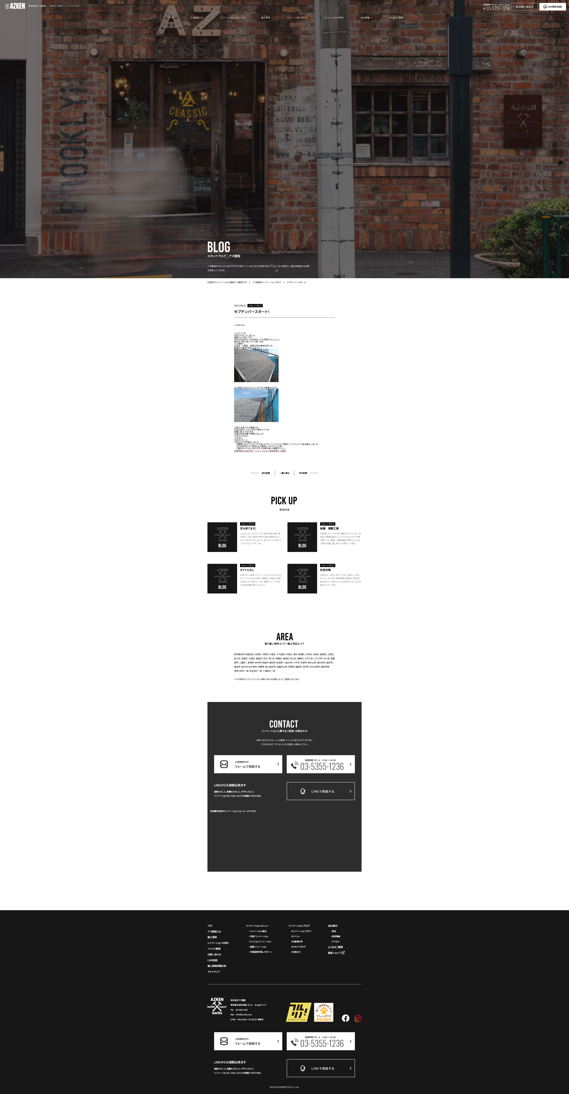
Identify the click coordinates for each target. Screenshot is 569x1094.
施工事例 (265, 17)
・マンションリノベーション (260, 941)
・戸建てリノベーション (258, 936)
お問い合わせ (214, 954)
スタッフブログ (255, 305)
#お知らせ (295, 951)
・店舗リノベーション (258, 946)
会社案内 (332, 925)
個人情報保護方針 (216, 966)
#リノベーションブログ (301, 931)
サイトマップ (213, 971)
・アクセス (335, 941)
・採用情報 (335, 936)
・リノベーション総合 (258, 931)
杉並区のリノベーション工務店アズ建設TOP (227, 282)
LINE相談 (212, 960)
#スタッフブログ (298, 946)
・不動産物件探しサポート (260, 951)
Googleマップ (260, 1004)
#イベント (295, 936)
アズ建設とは (196, 17)
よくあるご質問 (396, 17)
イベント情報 (213, 948)
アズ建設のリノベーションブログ (267, 282)
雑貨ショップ (334, 953)
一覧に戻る (284, 472)
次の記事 (303, 472)
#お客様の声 (297, 941)
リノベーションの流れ (334, 17)
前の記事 (266, 472)
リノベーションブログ (297, 17)
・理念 (333, 931)
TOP (171, 17)
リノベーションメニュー (257, 925)
